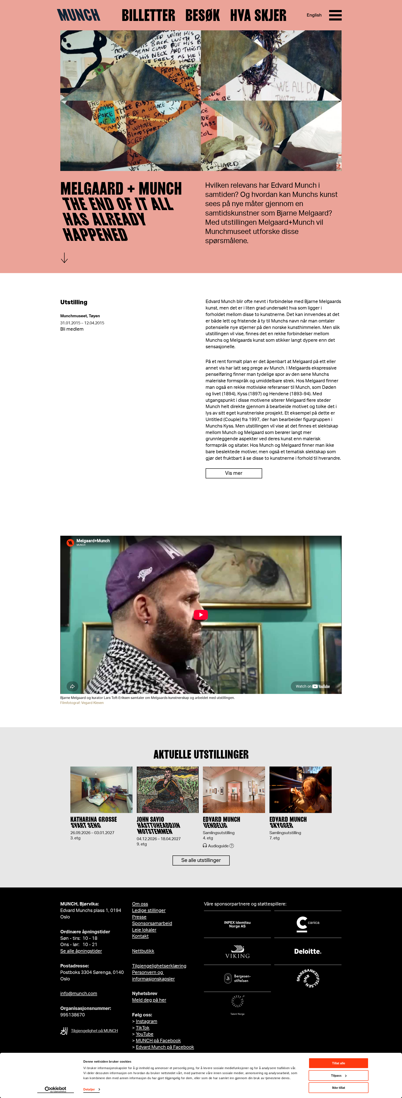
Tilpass (336, 1075)
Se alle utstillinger (201, 860)
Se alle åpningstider (81, 951)
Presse (139, 917)
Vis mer (233, 473)
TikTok (142, 1028)
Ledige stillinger (149, 910)
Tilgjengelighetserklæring (159, 966)
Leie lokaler (144, 930)
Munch (80, 15)
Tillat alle (338, 1063)
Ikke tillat (338, 1087)
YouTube (144, 1034)
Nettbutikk (143, 951)
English (314, 15)
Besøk (202, 15)
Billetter (148, 15)
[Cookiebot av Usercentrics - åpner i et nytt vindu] (55, 1090)
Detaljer (89, 1089)
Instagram (146, 1021)
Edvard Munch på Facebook (165, 1047)
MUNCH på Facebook (158, 1040)
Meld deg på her (149, 1000)
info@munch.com (78, 993)
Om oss (140, 904)
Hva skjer (258, 15)
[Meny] (335, 15)
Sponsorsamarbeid (152, 923)
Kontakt (140, 936)
